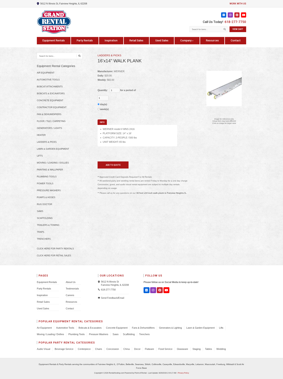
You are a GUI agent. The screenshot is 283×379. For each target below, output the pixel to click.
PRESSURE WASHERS (49, 190)
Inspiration (111, 40)
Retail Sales (136, 40)
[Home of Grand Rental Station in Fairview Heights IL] (54, 22)
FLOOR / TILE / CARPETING (51, 121)
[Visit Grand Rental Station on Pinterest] (237, 15)
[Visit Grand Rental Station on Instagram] (230, 15)
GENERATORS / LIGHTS (49, 128)
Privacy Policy (183, 373)
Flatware (149, 349)
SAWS (40, 211)
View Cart (237, 29)
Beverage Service (64, 349)
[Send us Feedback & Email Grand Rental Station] (99, 297)
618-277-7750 (235, 22)
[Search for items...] (224, 29)
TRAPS (40, 232)
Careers (70, 295)
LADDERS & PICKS (47, 142)
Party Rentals (85, 40)
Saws (116, 334)
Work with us (237, 3)
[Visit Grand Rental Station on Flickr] (223, 15)
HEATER (41, 135)
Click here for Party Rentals (55, 248)
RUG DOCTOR (44, 204)
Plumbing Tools (76, 334)
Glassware (182, 349)
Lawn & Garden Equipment (200, 328)
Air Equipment (44, 328)
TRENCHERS (44, 239)
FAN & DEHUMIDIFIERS (49, 114)
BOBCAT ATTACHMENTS (50, 86)
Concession (112, 349)
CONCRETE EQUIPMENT (50, 100)
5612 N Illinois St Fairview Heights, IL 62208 (115, 283)
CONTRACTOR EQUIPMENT (51, 107)
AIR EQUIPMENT (45, 72)
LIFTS (40, 156)
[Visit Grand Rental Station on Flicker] (146, 290)
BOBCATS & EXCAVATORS (51, 93)
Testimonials (72, 288)
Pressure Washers (98, 334)
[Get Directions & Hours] (99, 281)
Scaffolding (129, 334)
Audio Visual (43, 349)
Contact (236, 40)
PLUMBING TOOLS (47, 176)
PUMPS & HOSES (46, 197)
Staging (196, 349)
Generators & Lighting (170, 328)
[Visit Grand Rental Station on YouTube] (243, 15)
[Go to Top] (277, 373)
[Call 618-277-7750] (99, 289)
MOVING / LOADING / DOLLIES (53, 162)
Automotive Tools (65, 328)
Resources (212, 40)
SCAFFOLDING (45, 218)
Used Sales (161, 40)
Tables (208, 349)
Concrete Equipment (116, 328)
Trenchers (144, 334)
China (126, 349)
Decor (137, 349)
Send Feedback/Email (112, 298)
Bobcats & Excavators (90, 328)
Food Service (165, 349)
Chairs (98, 349)
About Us (70, 282)
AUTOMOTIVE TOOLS (48, 79)
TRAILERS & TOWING (48, 225)
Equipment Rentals (53, 40)
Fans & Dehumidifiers (143, 328)
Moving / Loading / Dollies (50, 334)
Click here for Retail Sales (54, 255)
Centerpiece (84, 349)
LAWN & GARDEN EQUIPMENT (53, 149)
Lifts (221, 328)
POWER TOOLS (45, 183)
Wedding (221, 349)
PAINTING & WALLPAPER (50, 169)
